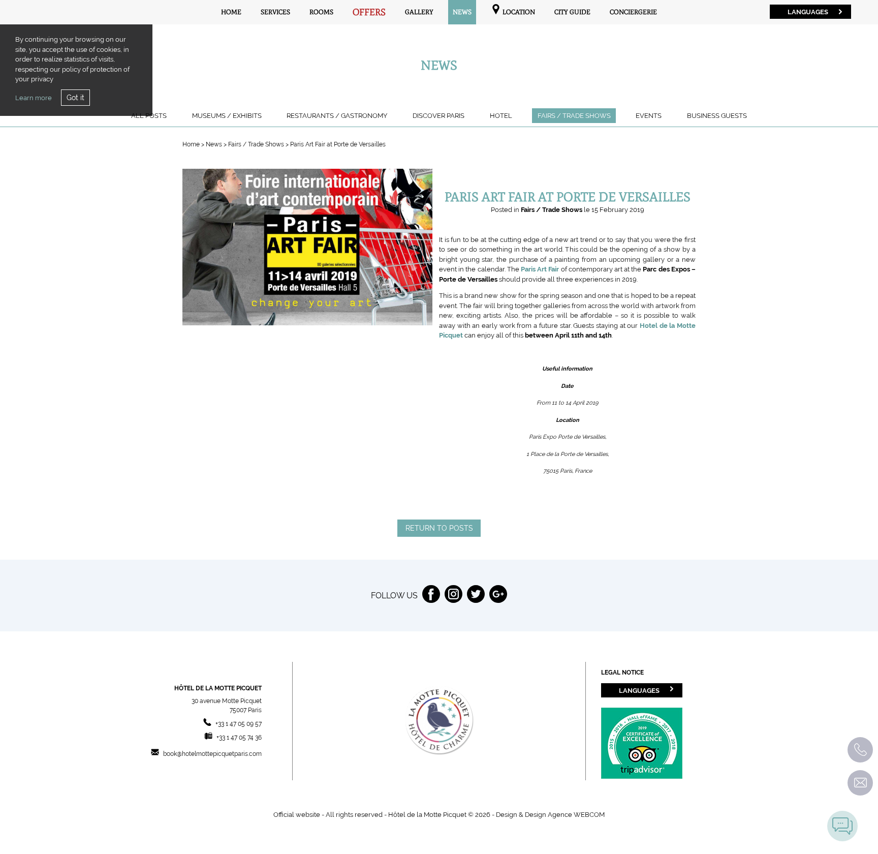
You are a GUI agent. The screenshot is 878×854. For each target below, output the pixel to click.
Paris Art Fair (540, 269)
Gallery (419, 12)
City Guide (572, 12)
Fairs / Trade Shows (574, 115)
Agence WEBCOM (576, 814)
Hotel (501, 115)
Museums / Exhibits (227, 115)
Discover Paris (438, 115)
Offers (369, 12)
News (462, 12)
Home (231, 12)
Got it (75, 98)
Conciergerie (633, 12)
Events (649, 115)
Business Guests (717, 115)
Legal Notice (622, 672)
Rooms (321, 12)
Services (275, 12)
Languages (808, 12)
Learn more (33, 98)
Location (518, 12)
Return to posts (439, 528)
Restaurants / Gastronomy (337, 115)
